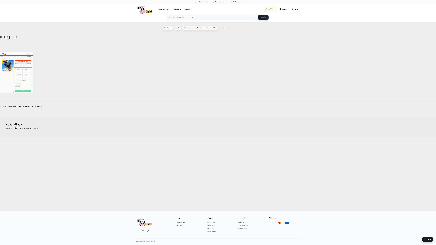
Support (188, 9)
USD (270, 9)
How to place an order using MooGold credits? (200, 28)
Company (241, 218)
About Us (241, 222)
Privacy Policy (242, 228)
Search (263, 17)
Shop (178, 218)
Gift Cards (177, 9)
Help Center (211, 222)
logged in (19, 128)
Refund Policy (211, 231)
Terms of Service (243, 225)
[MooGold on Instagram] (143, 231)
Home (169, 28)
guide (178, 28)
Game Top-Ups (163, 9)
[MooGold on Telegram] (148, 231)
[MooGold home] (144, 9)
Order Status (211, 225)
